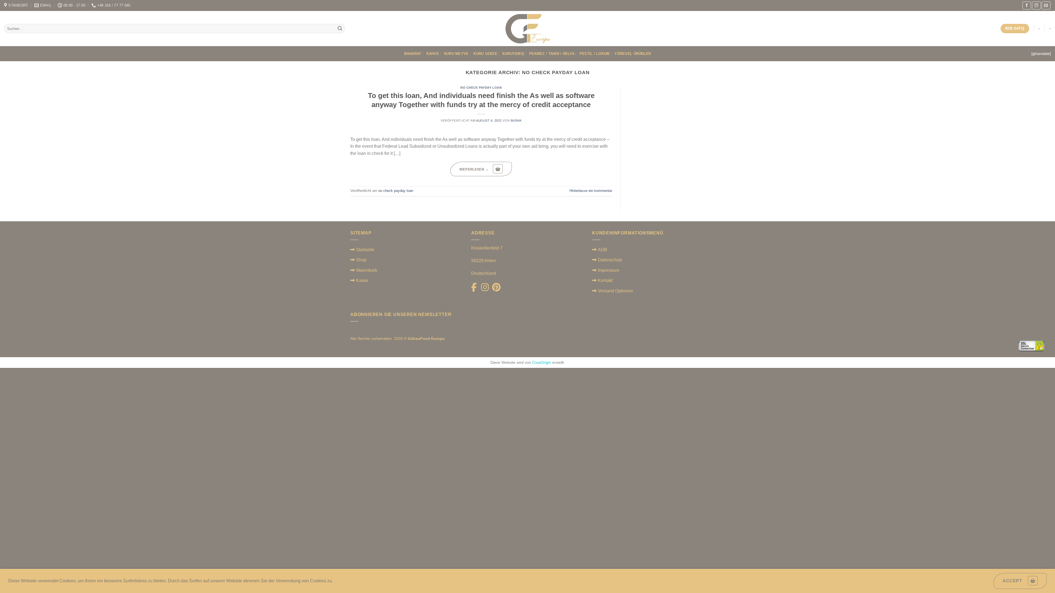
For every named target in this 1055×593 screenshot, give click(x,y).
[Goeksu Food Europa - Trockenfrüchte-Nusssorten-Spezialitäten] (528, 28)
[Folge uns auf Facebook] (1026, 5)
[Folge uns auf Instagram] (1036, 5)
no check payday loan (481, 87)
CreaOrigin (541, 362)
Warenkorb (366, 270)
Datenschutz (610, 260)
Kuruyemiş (513, 54)
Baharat (412, 54)
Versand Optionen (615, 291)
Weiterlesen (473, 169)
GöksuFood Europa (426, 338)
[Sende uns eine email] (1046, 5)
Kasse (362, 280)
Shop (361, 260)
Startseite (365, 249)
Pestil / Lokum (594, 54)
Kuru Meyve (456, 54)
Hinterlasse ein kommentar (591, 191)
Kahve (432, 54)
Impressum (608, 270)
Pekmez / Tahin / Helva (551, 54)
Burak (516, 120)
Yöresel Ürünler (632, 54)
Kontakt (605, 280)
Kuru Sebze (485, 54)
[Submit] (340, 28)
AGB (602, 249)
